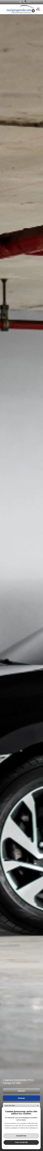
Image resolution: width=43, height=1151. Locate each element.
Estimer (21, 1098)
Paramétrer (21, 1136)
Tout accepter (21, 1142)
